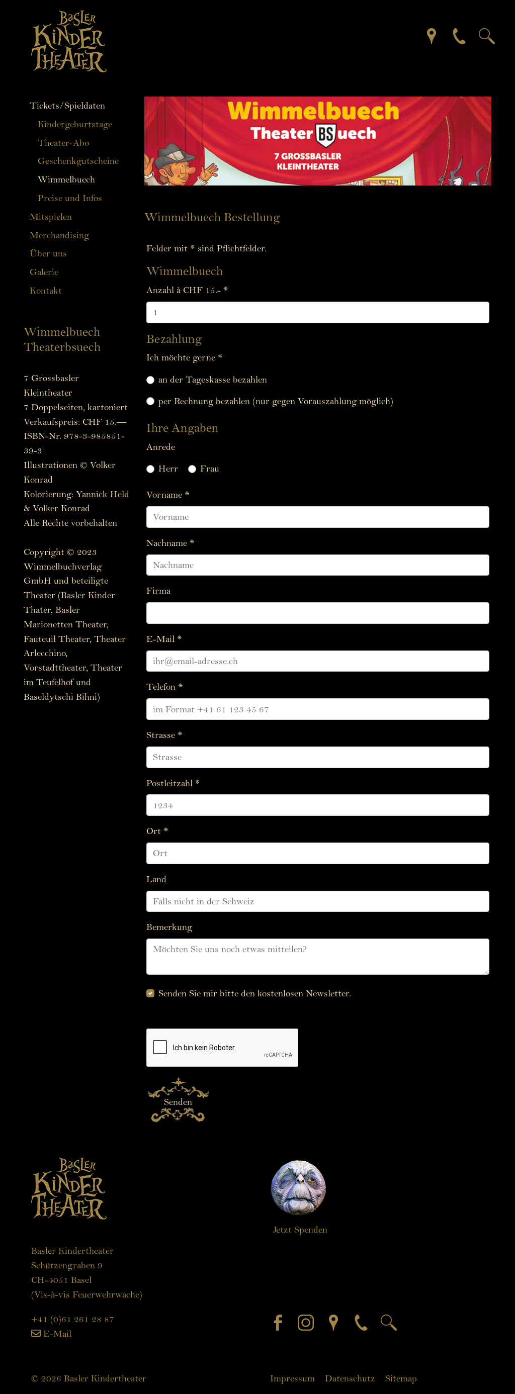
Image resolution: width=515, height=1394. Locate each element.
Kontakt (46, 290)
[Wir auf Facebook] (280, 1321)
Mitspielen (51, 216)
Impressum (292, 1378)
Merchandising (59, 235)
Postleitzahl (173, 783)
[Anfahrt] (424, 35)
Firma (158, 590)
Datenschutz (350, 1378)
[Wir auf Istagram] (308, 1321)
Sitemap (401, 1378)
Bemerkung (169, 927)
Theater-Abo (63, 142)
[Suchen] (479, 35)
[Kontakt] (451, 35)
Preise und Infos (70, 198)
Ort (157, 831)
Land (156, 879)
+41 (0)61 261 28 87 (72, 1319)
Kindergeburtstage (75, 124)
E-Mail (164, 638)
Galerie (44, 271)
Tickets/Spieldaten (67, 105)
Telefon (164, 686)
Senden (178, 1101)
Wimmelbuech (66, 179)
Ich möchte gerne (184, 357)
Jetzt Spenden (300, 1229)
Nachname (170, 542)
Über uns (48, 253)
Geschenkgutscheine (78, 160)
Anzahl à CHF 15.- (187, 290)
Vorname (168, 494)
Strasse (164, 734)
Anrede (160, 446)
